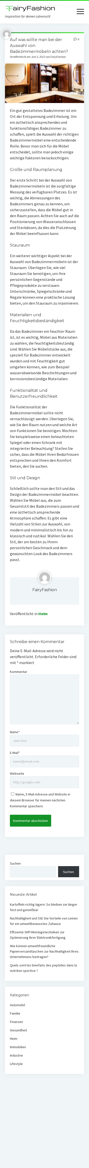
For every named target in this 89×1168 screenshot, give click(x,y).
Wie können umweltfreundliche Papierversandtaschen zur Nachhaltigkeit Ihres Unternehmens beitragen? (44, 951)
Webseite (17, 773)
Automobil (17, 1005)
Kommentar (18, 671)
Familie (15, 1013)
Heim (43, 613)
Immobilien (18, 1047)
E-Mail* (15, 753)
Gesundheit (18, 1030)
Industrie (16, 1055)
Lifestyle (16, 1064)
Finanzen (16, 1022)
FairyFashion (44, 589)
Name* (15, 732)
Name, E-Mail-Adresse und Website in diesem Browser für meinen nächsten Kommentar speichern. (40, 800)
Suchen (15, 863)
